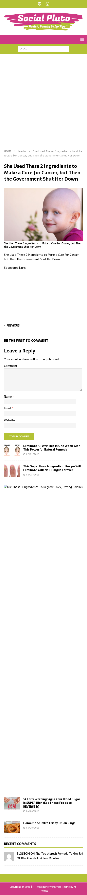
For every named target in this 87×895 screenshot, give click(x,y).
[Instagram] (47, 4)
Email (8, 408)
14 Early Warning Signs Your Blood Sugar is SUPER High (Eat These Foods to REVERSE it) (51, 803)
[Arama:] (43, 48)
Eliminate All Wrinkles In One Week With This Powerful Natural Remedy (51, 448)
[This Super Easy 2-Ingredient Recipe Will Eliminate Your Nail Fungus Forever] (12, 471)
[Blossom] (9, 859)
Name (8, 396)
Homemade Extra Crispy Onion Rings (49, 823)
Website (9, 420)
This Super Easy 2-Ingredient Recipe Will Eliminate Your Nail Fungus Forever (52, 468)
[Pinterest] (39, 4)
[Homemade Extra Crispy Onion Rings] (12, 827)
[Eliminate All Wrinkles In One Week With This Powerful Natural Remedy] (12, 450)
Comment (10, 366)
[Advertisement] (43, 103)
